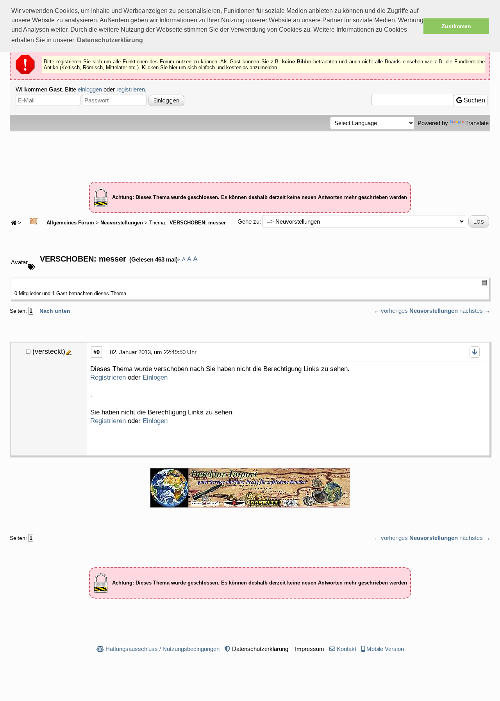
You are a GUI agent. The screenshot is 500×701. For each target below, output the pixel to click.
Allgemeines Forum (69, 223)
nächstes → (474, 310)
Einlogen (155, 377)
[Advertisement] (250, 152)
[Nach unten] (475, 352)
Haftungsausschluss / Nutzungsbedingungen (162, 648)
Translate (477, 123)
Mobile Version (385, 648)
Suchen (473, 100)
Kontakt (346, 648)
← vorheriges (390, 310)
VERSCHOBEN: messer (197, 223)
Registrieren (108, 377)
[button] (110, 40)
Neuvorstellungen (121, 223)
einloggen (90, 89)
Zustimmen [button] (456, 26)
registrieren (130, 89)
